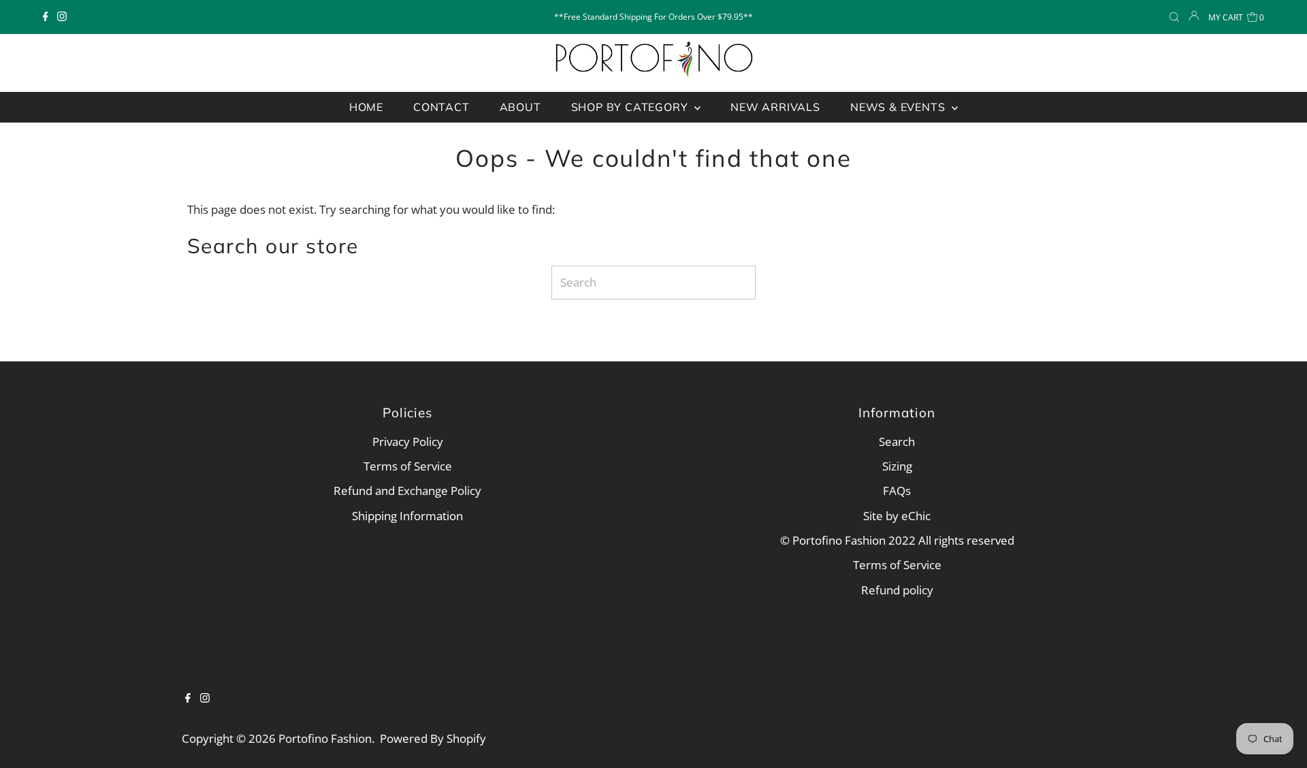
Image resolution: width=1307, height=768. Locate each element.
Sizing (897, 466)
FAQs (897, 490)
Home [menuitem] (366, 107)
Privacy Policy (407, 441)
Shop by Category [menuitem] (631, 107)
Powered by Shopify (433, 738)
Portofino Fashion (325, 738)
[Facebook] (45, 17)
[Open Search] (1174, 17)
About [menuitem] (520, 107)
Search (897, 441)
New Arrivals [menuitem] (775, 107)
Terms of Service (408, 466)
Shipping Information (407, 516)
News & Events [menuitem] (899, 107)
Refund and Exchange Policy (407, 490)
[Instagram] (62, 17)
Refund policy (897, 590)
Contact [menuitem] (441, 107)
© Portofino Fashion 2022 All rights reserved (897, 540)
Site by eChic (897, 516)
